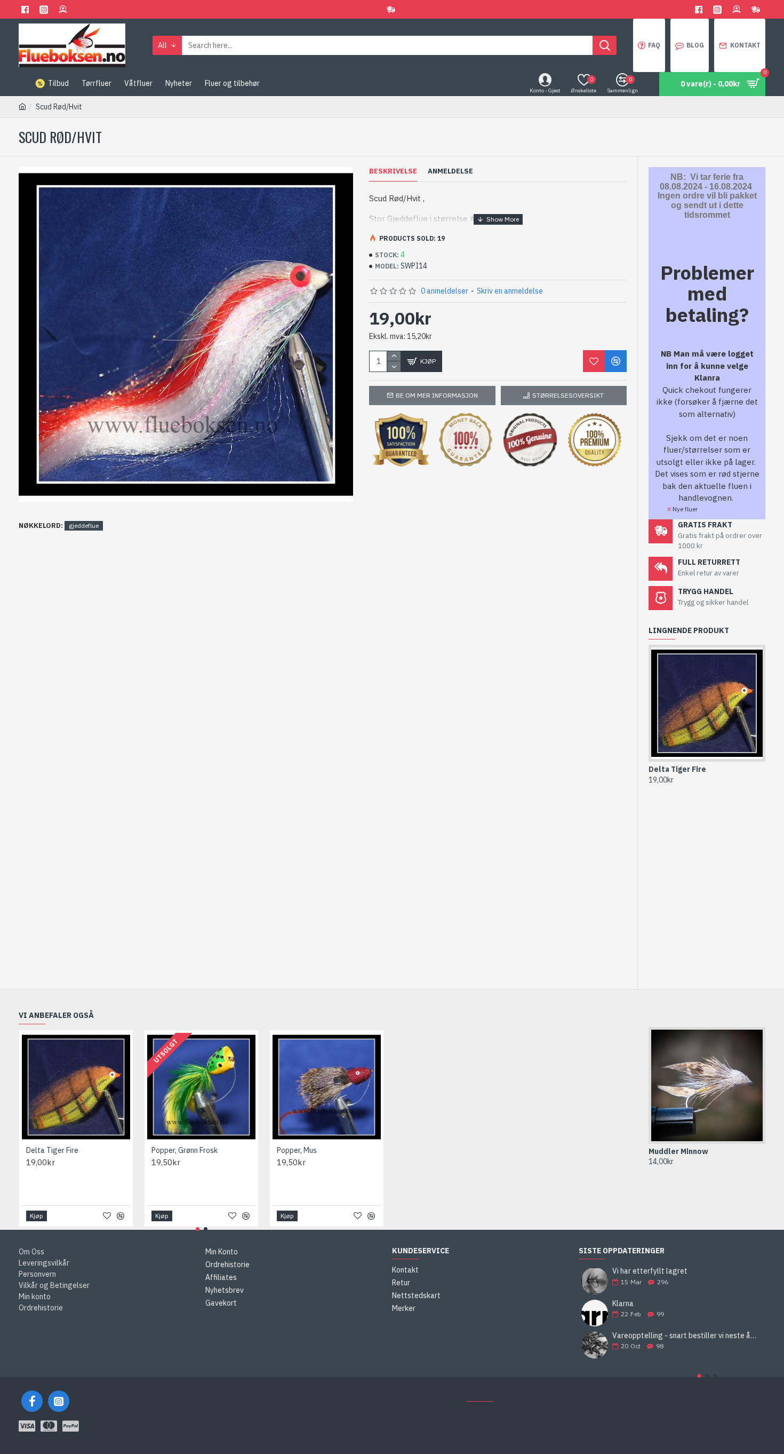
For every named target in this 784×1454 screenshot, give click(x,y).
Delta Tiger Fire (677, 769)
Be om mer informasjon (437, 395)
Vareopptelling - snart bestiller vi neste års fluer (685, 1336)
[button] (699, 1376)
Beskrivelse (393, 171)
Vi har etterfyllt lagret (649, 1271)
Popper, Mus (297, 1150)
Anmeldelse (450, 171)
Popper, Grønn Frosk (184, 1150)
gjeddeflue (84, 525)
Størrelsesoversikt (568, 395)
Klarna (623, 1304)
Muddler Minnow (678, 1151)
